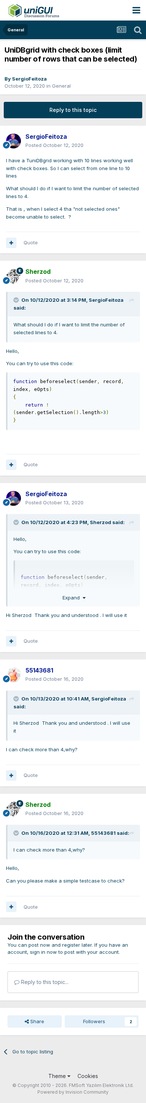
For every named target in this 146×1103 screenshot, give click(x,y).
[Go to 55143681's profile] (13, 674)
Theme (57, 1076)
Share (36, 1021)
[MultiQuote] (11, 243)
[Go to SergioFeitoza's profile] (13, 141)
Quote (31, 242)
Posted (54, 145)
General (61, 86)
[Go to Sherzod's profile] (13, 276)
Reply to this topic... (44, 982)
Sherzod (100, 522)
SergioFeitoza (29, 79)
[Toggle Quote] (16, 300)
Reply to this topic (73, 110)
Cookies (87, 1076)
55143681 (103, 833)
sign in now (43, 952)
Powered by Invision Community (73, 1092)
